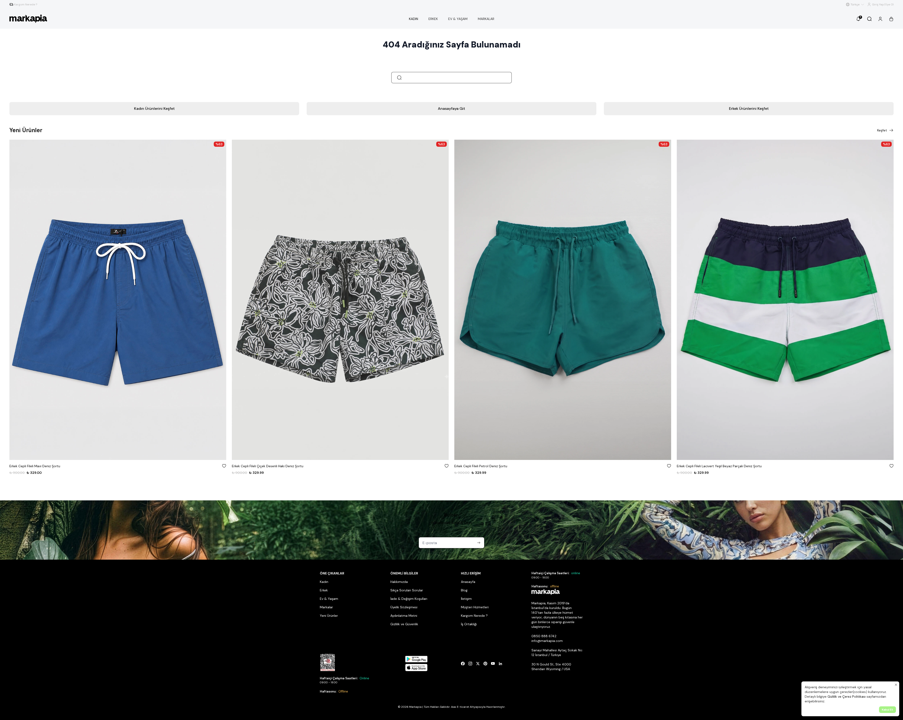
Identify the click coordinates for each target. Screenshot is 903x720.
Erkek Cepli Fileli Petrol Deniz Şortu (258, 466)
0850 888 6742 (543, 636)
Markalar (326, 607)
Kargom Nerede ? (474, 615)
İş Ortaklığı (469, 624)
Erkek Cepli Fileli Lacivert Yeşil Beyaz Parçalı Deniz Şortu (496, 466)
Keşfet (882, 130)
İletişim (466, 599)
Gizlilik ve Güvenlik (404, 624)
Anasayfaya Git (451, 108)
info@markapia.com (547, 641)
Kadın (324, 582)
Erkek (324, 590)
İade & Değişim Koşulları (408, 599)
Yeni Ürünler (329, 615)
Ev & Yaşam (329, 599)
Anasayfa (468, 582)
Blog (464, 590)
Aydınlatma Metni (403, 615)
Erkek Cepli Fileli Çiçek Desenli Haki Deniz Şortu (45, 466)
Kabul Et (887, 710)
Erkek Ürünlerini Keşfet (749, 108)
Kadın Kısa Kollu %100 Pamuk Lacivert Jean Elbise (714, 466)
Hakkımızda (399, 582)
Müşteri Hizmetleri (475, 607)
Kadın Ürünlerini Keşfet (154, 108)
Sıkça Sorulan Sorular (406, 590)
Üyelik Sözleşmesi (403, 607)
